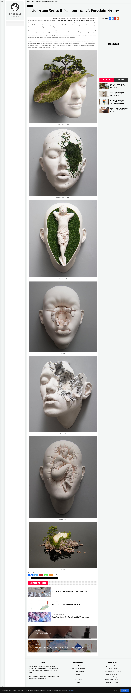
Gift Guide (8, 33)
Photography (9, 48)
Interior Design (10, 39)
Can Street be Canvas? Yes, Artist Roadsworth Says (70, 592)
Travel (8, 51)
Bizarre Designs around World (113, 671)
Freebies (8, 54)
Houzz (78, 682)
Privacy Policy (71, 690)
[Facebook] (30, 575)
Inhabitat (78, 677)
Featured (61, 614)
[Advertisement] (113, 30)
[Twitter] (36, 575)
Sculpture (51, 577)
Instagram (37, 43)
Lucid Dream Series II (61, 20)
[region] (65, 690)
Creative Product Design (112, 674)
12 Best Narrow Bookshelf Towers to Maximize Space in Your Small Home (118, 94)
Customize (116, 690)
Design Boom (78, 679)
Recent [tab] (121, 79)
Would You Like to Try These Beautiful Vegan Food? (70, 617)
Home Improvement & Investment (14, 42)
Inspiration (9, 36)
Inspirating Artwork (113, 668)
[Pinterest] (41, 575)
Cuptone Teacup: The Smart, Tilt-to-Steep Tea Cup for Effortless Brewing (119, 110)
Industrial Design (10, 45)
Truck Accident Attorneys (78, 668)
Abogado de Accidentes (78, 671)
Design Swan (15, 13)
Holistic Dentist (78, 666)
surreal (56, 577)
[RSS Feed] (118, 18)
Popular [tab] (107, 80)
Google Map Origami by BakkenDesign (66, 604)
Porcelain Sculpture (43, 577)
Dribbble (78, 674)
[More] (51, 575)
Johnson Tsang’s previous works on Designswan (81, 20)
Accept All (125, 690)
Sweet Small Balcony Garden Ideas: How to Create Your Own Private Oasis (118, 86)
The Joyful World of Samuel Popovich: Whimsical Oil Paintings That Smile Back (117, 102)
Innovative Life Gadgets (112, 682)
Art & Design (9, 30)
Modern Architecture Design (112, 679)
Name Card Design (113, 677)
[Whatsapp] (46, 575)
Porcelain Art (35, 577)
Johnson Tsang (56, 18)
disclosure (36, 678)
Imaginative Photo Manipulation (112, 666)
